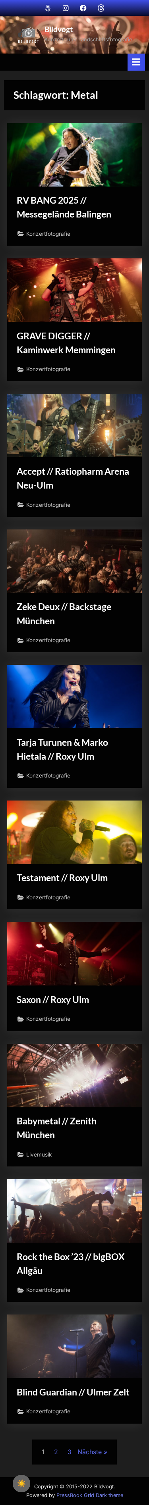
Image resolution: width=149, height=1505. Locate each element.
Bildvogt (59, 29)
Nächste (89, 1452)
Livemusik (39, 1154)
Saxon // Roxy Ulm (53, 999)
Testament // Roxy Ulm (62, 877)
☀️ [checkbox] (21, 1484)
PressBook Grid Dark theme (89, 1495)
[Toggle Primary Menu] (136, 62)
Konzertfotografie (48, 234)
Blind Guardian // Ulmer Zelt (73, 1391)
